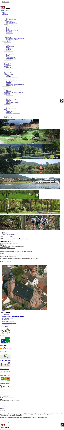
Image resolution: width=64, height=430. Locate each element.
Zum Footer (4, 4)
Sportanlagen (8, 76)
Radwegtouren (8, 82)
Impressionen (8, 91)
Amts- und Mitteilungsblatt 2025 (11, 23)
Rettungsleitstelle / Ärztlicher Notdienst (12, 96)
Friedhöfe (7, 29)
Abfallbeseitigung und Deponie (11, 58)
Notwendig (5, 419)
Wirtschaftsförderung (7, 67)
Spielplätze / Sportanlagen (8, 74)
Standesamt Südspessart (8, 60)
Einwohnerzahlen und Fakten (11, 19)
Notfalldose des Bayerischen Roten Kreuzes (13, 113)
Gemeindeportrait (9, 17)
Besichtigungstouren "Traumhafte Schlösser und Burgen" (15, 84)
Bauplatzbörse (6, 64)
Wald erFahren (8, 40)
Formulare (8, 56)
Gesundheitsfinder (7, 104)
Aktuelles (7, 45)
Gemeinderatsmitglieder (10, 46)
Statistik (5, 420)
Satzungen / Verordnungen (10, 57)
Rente (7, 110)
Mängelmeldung (9, 53)
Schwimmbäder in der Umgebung (11, 85)
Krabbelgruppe (8, 107)
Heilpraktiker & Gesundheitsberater (12, 99)
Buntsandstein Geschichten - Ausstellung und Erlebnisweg (13, 92)
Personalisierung (6, 422)
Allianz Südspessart (7, 37)
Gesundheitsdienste (7, 94)
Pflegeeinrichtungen (9, 95)
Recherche (8, 50)
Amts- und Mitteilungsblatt (10, 22)
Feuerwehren (8, 27)
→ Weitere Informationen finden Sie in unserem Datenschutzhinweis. (11, 415)
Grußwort (6, 24)
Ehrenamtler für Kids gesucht (11, 108)
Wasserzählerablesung (9, 54)
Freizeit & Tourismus (5, 70)
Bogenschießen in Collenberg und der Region (13, 80)
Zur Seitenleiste (4, 3)
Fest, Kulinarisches (7, 247)
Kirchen (7, 28)
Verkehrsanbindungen (7, 65)
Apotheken (8, 101)
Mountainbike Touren (9, 81)
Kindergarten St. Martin (10, 106)
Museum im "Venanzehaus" (8, 88)
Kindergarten (8, 25)
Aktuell (5, 20)
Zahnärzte (8, 97)
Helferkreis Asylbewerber (8, 114)
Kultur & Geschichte (5, 86)
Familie (5, 105)
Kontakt (5, 35)
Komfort (5, 421)
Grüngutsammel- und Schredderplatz (12, 30)
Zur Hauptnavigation (5, 1)
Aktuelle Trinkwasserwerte (10, 59)
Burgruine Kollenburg (7, 87)
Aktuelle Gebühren (9, 52)
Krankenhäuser (8, 100)
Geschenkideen (6, 34)
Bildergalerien (6, 89)
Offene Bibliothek (9, 31)
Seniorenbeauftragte (9, 111)
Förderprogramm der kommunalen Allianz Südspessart (15, 38)
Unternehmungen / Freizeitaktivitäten (10, 79)
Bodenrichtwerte (7, 69)
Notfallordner (8, 112)
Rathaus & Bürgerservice (6, 41)
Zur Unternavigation (5, 2)
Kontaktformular (5, 14)
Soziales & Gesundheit (6, 93)
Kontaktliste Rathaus (7, 43)
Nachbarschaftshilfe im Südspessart (12, 39)
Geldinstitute (6, 66)
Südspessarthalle (9, 32)
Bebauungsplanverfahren (8, 63)
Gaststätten (6, 78)
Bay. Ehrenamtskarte (7, 115)
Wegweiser (6, 61)
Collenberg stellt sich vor (8, 16)
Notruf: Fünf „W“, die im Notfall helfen (12, 102)
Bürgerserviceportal (7, 42)
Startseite (3, 12)
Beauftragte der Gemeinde (8, 51)
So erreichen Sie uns (9, 18)
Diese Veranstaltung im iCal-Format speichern (7, 248)
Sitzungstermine (8, 48)
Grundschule (8, 26)
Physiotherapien (8, 98)
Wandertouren (8, 83)
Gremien (7, 47)
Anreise (5, 36)
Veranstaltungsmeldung (8, 72)
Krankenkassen (8, 103)
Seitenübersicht (4, 13)
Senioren (5, 109)
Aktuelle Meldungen (9, 21)
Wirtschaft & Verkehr (5, 62)
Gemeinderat (6, 44)
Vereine (5, 73)
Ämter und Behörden (9, 33)
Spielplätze (8, 75)
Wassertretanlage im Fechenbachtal (11, 77)
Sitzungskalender (9, 49)
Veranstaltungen (6, 71)
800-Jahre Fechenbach (10, 90)
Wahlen (7, 55)
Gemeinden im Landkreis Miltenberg (10, 68)
